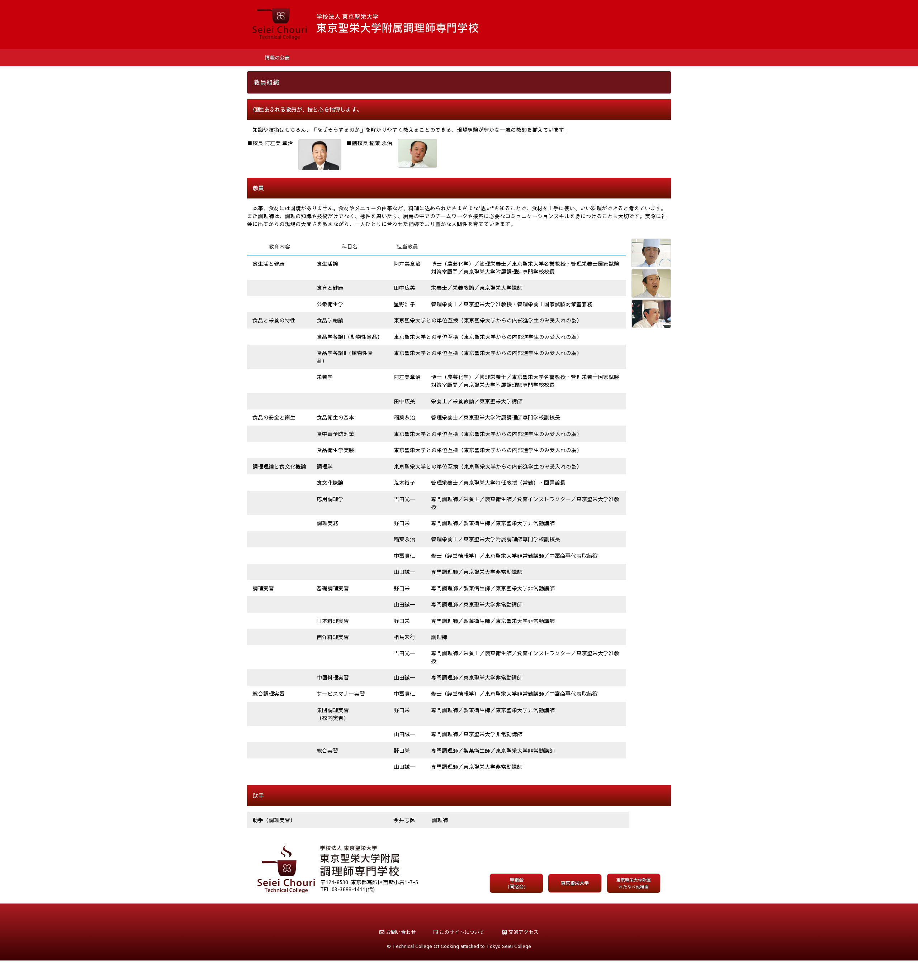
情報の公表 (277, 57)
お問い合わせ (400, 932)
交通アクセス (523, 932)
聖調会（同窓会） (516, 883)
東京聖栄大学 (575, 883)
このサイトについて (461, 932)
